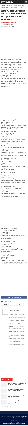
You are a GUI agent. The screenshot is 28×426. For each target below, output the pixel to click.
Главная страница (5, 5)
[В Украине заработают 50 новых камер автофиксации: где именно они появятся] (4, 402)
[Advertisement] (14, 44)
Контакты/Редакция (7, 422)
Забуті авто (6, 301)
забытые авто (11, 301)
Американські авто (8, 22)
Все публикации (16, 423)
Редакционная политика (8, 423)
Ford (2, 22)
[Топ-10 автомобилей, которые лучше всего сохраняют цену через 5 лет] (4, 391)
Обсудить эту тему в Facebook (14, 297)
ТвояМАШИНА (24, 416)
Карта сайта (22, 423)
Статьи (14, 22)
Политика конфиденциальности (18, 422)
